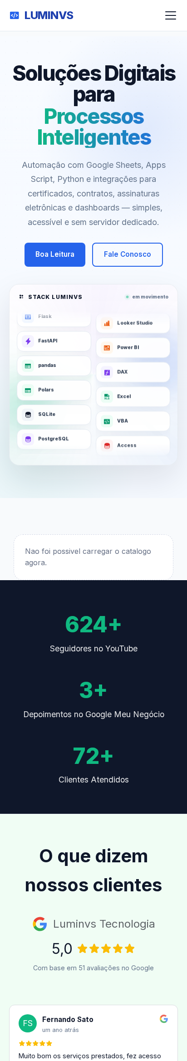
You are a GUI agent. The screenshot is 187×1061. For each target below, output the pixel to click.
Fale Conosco (127, 254)
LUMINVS (49, 15)
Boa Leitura (54, 254)
